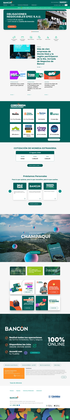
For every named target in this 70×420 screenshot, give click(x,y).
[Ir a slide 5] (35, 31)
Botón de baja (57, 365)
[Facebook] (14, 405)
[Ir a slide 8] (38, 31)
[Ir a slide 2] (32, 31)
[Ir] (39, 252)
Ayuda (63, 5)
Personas (5, 5)
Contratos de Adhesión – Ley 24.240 (29, 365)
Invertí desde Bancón (34, 252)
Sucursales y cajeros (57, 5)
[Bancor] (14, 397)
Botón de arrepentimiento (45, 365)
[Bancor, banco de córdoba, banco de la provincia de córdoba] (7, 2)
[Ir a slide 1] (31, 31)
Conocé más (12, 26)
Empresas (12, 5)
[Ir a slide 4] (34, 31)
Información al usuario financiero (11, 365)
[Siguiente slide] (63, 21)
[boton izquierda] (10, 191)
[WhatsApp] (10, 405)
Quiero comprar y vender (34, 165)
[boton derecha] (60, 191)
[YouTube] (17, 405)
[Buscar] (66, 5)
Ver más (11, 94)
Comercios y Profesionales (23, 5)
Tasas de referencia (16, 383)
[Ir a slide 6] (36, 31)
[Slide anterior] (6, 21)
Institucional (34, 5)
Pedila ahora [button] (27, 292)
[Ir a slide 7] (37, 31)
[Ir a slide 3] (33, 31)
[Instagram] (15, 405)
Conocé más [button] (27, 307)
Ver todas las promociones (53, 139)
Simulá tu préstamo (34, 203)
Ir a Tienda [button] (53, 292)
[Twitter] (12, 405)
